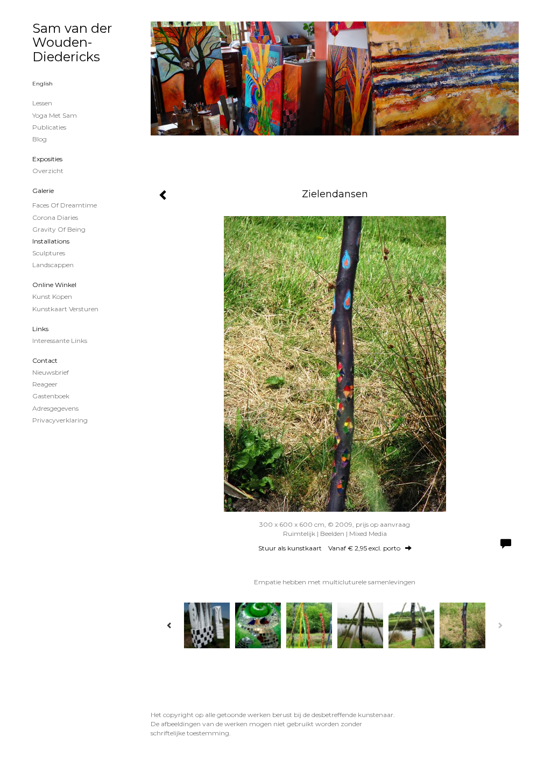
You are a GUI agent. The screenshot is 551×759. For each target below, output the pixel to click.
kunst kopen (52, 296)
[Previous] (169, 625)
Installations (50, 241)
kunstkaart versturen (65, 309)
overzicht (47, 171)
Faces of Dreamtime (64, 205)
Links (40, 329)
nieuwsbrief (50, 372)
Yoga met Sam (54, 115)
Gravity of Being (59, 229)
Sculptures (48, 253)
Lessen (42, 103)
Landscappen (53, 265)
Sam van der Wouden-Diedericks (72, 42)
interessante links (59, 340)
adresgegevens (55, 408)
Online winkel (54, 285)
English (42, 83)
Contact (45, 360)
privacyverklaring (60, 420)
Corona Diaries (55, 217)
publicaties (49, 127)
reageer (45, 384)
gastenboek (50, 396)
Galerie (43, 191)
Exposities (47, 159)
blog (39, 139)
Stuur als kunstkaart (329, 548)
